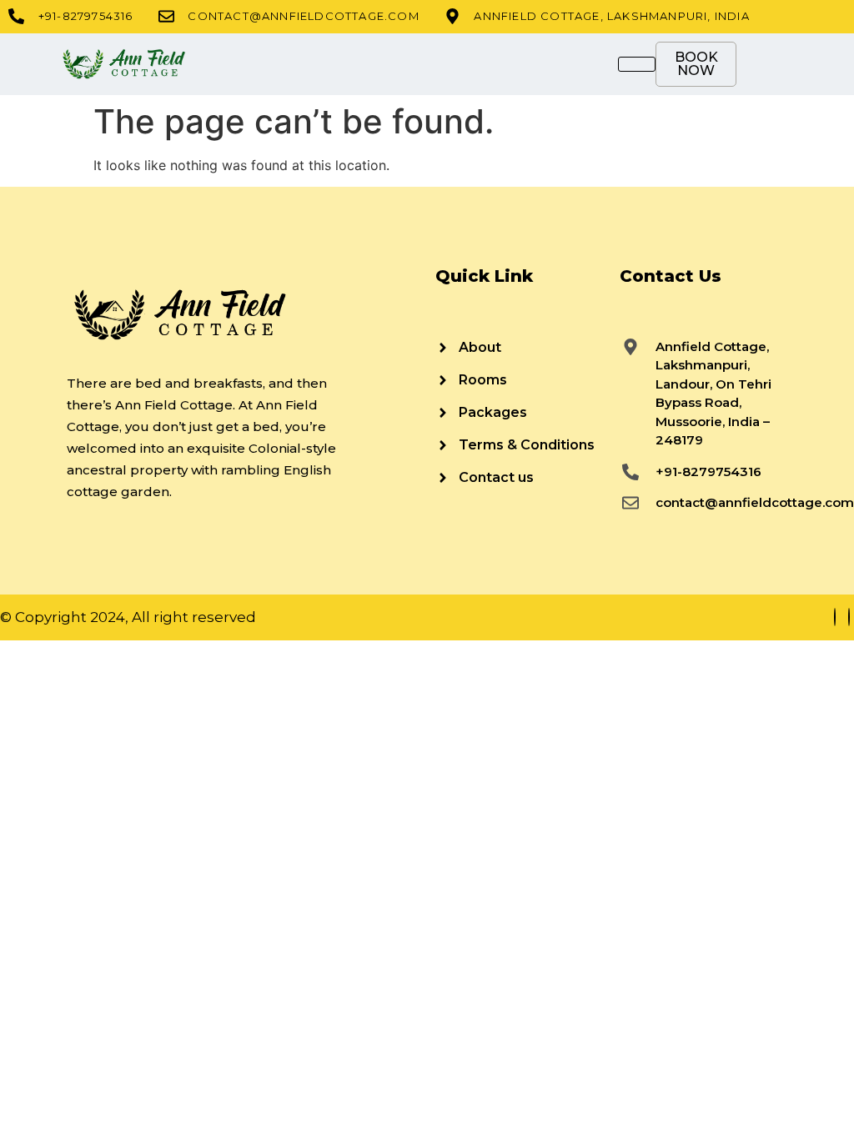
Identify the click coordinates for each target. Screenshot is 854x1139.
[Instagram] (849, 617)
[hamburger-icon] (637, 64)
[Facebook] (835, 617)
